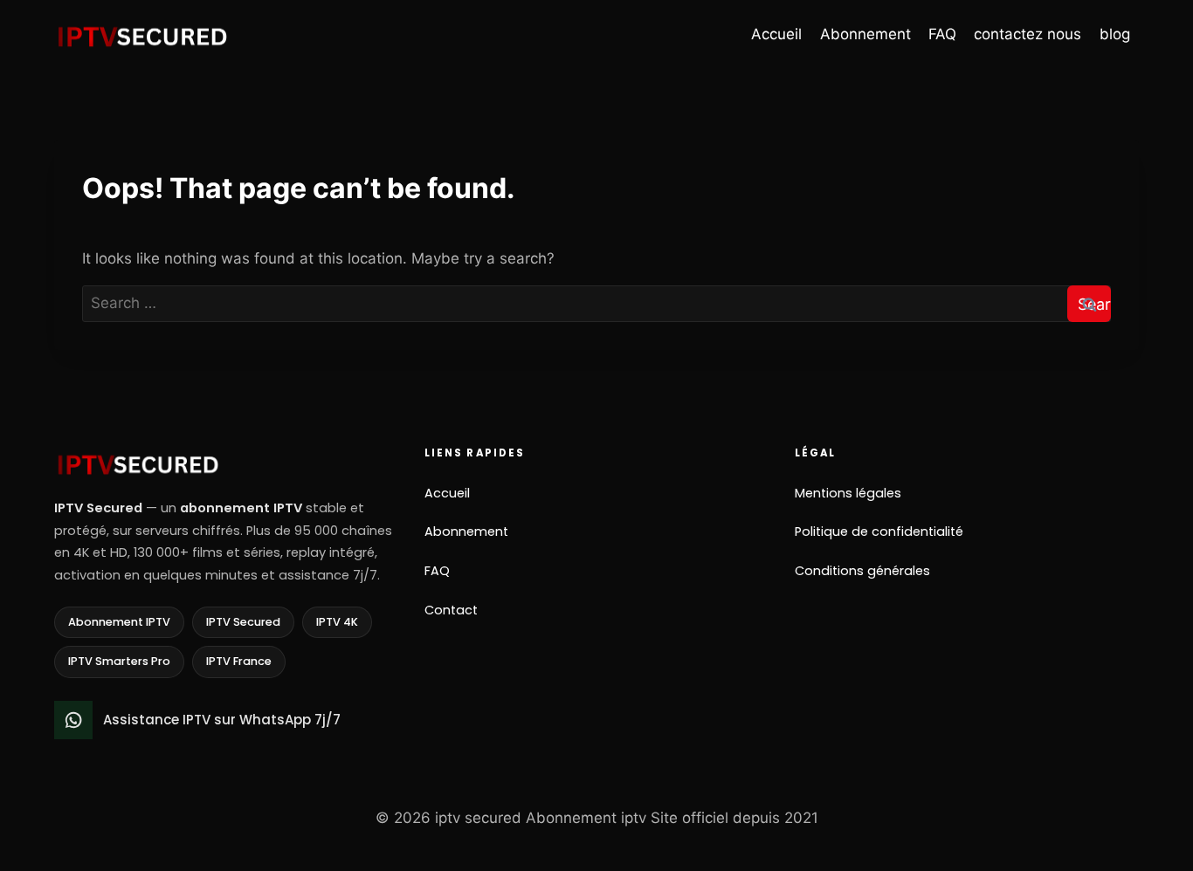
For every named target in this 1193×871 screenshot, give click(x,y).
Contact (451, 610)
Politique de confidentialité (879, 531)
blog (1115, 34)
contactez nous (1027, 34)
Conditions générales (862, 571)
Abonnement (865, 34)
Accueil (776, 34)
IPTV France (239, 661)
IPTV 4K (337, 621)
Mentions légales (848, 493)
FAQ (942, 34)
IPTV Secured (243, 621)
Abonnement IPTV (119, 621)
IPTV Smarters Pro (119, 661)
